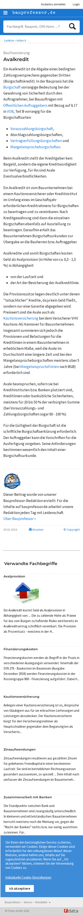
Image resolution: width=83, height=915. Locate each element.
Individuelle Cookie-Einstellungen (28, 877)
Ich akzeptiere (19, 888)
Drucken (37, 530)
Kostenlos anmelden (53, 4)
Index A (21, 40)
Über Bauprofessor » (19, 518)
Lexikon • (10, 40)
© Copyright (72, 530)
